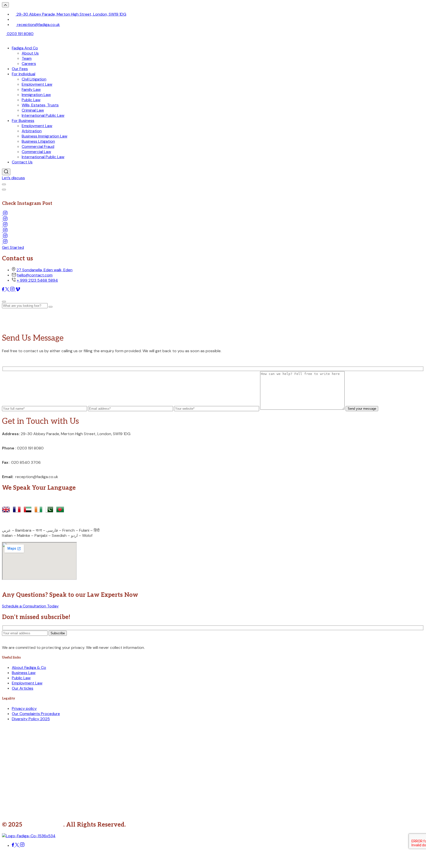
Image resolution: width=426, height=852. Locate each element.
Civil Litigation (34, 79)
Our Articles (22, 688)
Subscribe (58, 633)
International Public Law (43, 115)
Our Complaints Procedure (36, 713)
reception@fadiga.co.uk (38, 24)
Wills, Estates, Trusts (40, 105)
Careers (29, 63)
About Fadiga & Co (29, 667)
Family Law (31, 89)
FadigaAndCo (43, 824)
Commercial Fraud (38, 146)
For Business (23, 120)
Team (27, 58)
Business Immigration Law (44, 136)
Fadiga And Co (25, 48)
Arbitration (32, 131)
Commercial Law (36, 151)
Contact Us (22, 162)
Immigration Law (36, 94)
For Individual (23, 74)
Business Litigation (38, 141)
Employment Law (37, 84)
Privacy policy (24, 708)
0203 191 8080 (20, 33)
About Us (30, 53)
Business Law (24, 672)
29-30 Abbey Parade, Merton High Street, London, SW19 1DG (71, 14)
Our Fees (20, 68)
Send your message (362, 408)
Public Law (31, 99)
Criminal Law (33, 110)
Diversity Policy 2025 (31, 718)
